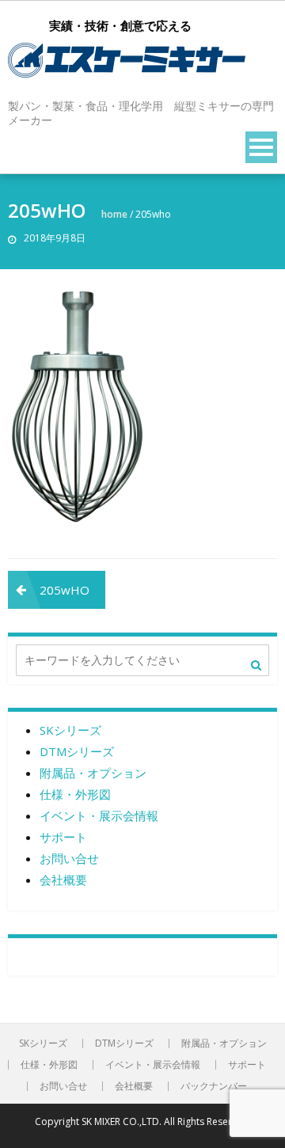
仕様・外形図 (75, 794)
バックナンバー (213, 1086)
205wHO (64, 590)
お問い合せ (69, 858)
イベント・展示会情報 (99, 815)
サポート (63, 837)
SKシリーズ (70, 730)
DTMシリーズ (77, 751)
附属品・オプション (93, 773)
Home (114, 214)
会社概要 (63, 880)
